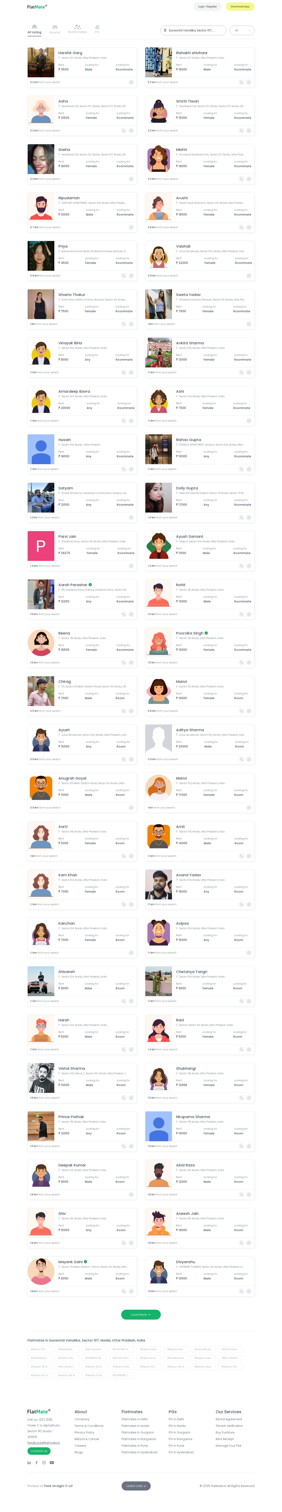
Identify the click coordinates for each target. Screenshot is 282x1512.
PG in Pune (176, 1446)
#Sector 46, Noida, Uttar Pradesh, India (68, 1375)
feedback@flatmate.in (43, 1443)
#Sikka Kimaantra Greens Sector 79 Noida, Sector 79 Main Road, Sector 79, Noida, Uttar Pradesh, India (150, 1358)
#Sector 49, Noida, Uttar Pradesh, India (41, 1375)
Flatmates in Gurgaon (138, 1432)
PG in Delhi (176, 1419)
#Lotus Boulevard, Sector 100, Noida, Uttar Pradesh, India (205, 1349)
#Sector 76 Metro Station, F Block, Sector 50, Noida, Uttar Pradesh (96, 1375)
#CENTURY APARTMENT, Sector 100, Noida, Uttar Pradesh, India (123, 1349)
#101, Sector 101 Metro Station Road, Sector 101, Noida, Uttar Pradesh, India (68, 1366)
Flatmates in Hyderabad (139, 1452)
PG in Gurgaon (179, 1432)
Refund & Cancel (87, 1439)
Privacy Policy (84, 1432)
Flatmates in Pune (135, 1446)
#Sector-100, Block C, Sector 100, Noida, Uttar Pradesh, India (232, 1366)
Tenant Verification (229, 1426)
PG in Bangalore (180, 1439)
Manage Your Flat (228, 1446)
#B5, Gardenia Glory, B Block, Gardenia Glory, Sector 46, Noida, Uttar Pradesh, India (232, 1358)
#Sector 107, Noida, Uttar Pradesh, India (41, 1349)
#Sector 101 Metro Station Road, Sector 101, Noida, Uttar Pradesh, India (123, 1366)
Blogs (79, 1452)
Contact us (39, 1451)
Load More (139, 1315)
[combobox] (193, 30)
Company (82, 1419)
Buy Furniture (225, 1432)
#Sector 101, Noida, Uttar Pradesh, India (96, 1366)
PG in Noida (177, 1426)
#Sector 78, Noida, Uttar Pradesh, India (41, 1366)
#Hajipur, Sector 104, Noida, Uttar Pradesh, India (205, 1358)
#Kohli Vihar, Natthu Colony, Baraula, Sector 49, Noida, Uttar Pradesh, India (232, 1349)
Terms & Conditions (89, 1426)
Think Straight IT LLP (58, 1486)
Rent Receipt (225, 1439)
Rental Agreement (229, 1419)
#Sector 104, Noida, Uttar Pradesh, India (68, 1358)
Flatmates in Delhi (135, 1419)
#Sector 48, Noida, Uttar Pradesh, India (177, 1366)
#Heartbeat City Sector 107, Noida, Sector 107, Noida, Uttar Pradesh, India (68, 1349)
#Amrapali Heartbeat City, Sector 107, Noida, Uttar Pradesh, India (96, 1349)
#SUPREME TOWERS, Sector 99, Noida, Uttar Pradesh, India (123, 1375)
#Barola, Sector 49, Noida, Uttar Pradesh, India (205, 1366)
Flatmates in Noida (135, 1426)
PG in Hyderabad (181, 1452)
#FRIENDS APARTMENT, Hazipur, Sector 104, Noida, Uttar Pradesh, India (96, 1358)
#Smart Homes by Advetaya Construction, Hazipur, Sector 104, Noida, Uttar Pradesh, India (123, 1358)
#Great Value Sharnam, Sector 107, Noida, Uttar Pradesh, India (150, 1349)
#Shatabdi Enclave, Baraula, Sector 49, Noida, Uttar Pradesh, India (41, 1358)
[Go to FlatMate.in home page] (37, 6)
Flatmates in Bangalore (139, 1439)
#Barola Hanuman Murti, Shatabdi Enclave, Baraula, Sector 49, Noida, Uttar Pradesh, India (177, 1349)
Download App (240, 6)
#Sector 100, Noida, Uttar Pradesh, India (150, 1366)
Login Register (207, 6)
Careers (80, 1446)
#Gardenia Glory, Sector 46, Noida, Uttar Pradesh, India (177, 1358)
